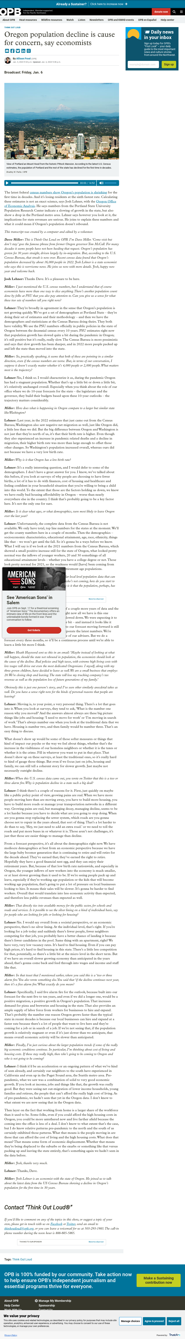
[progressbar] (44, 183)
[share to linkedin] (23, 51)
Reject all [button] (174, 1321)
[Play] (7, 183)
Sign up (169, 64)
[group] (61, 183)
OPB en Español (147, 19)
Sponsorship (47, 1305)
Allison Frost (23, 58)
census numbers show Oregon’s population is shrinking (68, 192)
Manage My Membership (55, 1301)
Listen (81, 19)
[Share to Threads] (28, 51)
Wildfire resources (51, 19)
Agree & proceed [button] (154, 1321)
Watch (70, 19)
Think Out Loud (12, 27)
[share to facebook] (12, 51)
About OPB (9, 19)
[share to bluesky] (18, 51)
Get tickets (34, 630)
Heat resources (28, 19)
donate (161, 11)
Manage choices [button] (130, 1321)
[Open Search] (174, 11)
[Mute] (101, 183)
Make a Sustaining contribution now (159, 1280)
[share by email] (7, 51)
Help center (167, 19)
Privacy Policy (11, 1335)
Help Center (12, 1305)
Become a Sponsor (96, 599)
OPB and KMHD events (121, 19)
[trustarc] (174, 1335)
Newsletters (97, 19)
